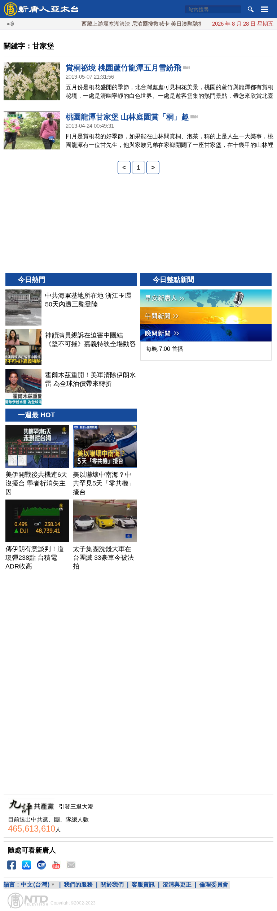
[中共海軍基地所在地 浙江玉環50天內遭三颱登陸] (23, 307)
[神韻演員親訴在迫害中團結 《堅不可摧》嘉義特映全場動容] (23, 347)
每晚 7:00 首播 (164, 349)
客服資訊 (143, 884)
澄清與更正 (177, 884)
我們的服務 (78, 884)
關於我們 (112, 884)
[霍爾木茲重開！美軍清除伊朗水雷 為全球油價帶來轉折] (23, 387)
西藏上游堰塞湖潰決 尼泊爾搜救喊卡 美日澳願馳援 (133, 24)
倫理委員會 (213, 884)
